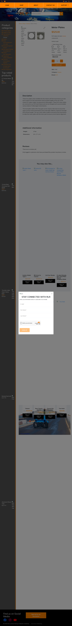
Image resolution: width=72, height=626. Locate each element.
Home (7, 5)
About (36, 5)
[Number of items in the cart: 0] (68, 1)
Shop (21, 5)
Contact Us (50, 5)
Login (66, 1)
